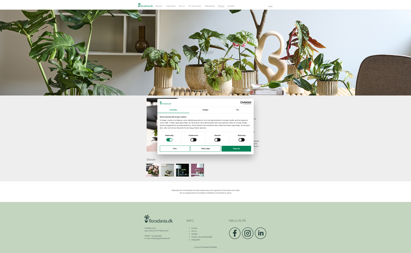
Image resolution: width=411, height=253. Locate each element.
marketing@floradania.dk (160, 238)
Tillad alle (236, 149)
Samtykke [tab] (173, 110)
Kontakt (194, 234)
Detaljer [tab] (205, 110)
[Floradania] (145, 5)
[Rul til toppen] (406, 248)
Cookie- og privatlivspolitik (201, 237)
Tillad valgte (205, 149)
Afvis (175, 149)
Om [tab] (237, 110)
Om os (194, 231)
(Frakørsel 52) (163, 231)
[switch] (193, 139)
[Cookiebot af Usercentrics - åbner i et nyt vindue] (242, 102)
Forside (194, 228)
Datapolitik (195, 240)
